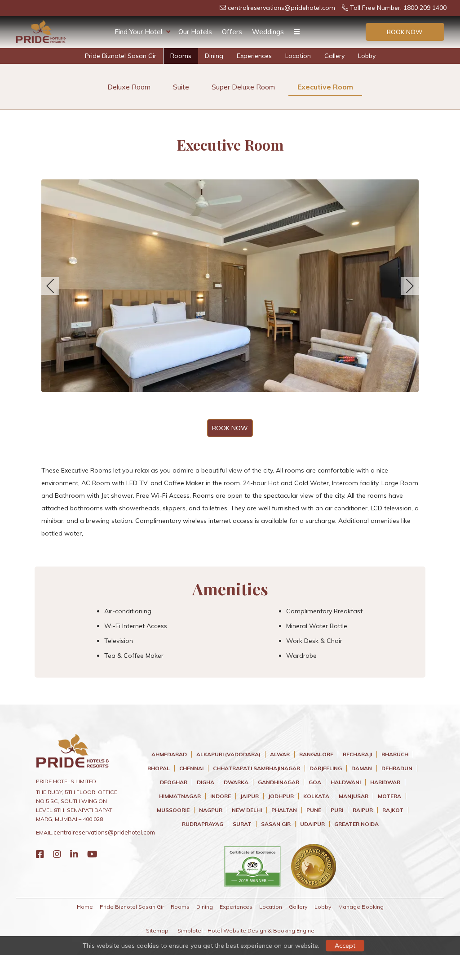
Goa (315, 782)
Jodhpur (281, 796)
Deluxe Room (128, 86)
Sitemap (157, 930)
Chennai (191, 768)
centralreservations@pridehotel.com (280, 8)
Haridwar (385, 782)
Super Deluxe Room (243, 86)
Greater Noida (356, 824)
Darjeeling (326, 768)
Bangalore (316, 754)
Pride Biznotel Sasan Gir (120, 56)
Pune (313, 810)
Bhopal (158, 768)
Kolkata (316, 796)
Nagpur (210, 810)
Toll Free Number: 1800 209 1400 (397, 8)
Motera (389, 796)
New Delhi (247, 810)
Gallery (334, 56)
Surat (242, 824)
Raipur (363, 810)
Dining (214, 56)
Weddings (268, 31)
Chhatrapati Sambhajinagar (256, 768)
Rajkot (392, 810)
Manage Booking (361, 906)
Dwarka (236, 782)
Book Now (405, 32)
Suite (181, 86)
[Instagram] (57, 854)
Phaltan (284, 810)
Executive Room (325, 86)
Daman (361, 768)
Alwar (280, 754)
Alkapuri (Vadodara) (228, 754)
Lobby (367, 56)
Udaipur (312, 824)
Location (298, 56)
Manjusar (353, 796)
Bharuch (394, 754)
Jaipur (249, 796)
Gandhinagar (278, 782)
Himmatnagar (180, 796)
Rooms (180, 56)
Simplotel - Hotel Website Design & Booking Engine (245, 930)
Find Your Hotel (138, 31)
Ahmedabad (169, 754)
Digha (205, 782)
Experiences (254, 56)
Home (85, 906)
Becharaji (357, 754)
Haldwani (346, 782)
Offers (232, 31)
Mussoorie (173, 810)
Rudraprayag (202, 824)
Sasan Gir (276, 824)
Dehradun (396, 768)
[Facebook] (40, 854)
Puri (337, 810)
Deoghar (173, 782)
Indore (220, 796)
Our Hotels (195, 31)
